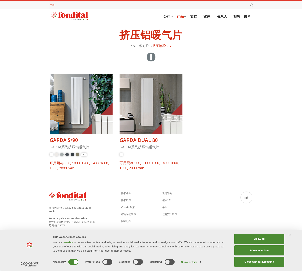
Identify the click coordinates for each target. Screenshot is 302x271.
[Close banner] (289, 235)
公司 (167, 16)
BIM (247, 16)
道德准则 (167, 193)
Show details (189, 262)
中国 (52, 5)
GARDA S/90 (64, 140)
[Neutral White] (56, 154)
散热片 (144, 46)
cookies (68, 242)
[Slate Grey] (67, 154)
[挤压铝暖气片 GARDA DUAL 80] (151, 104)
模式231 (166, 200)
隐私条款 (126, 193)
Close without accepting (259, 261)
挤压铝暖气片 (162, 46)
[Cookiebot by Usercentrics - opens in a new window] (29, 264)
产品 (180, 16)
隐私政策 (126, 200)
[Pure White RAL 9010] (51, 154)
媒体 (206, 16)
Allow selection (259, 250)
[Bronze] (77, 154)
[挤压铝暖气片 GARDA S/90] (81, 104)
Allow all (259, 238)
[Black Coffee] (72, 154)
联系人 (222, 16)
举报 (164, 207)
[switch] (107, 262)
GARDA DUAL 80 (139, 140)
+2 (84, 154)
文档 (193, 16)
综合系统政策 (128, 214)
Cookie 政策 (128, 207)
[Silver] (62, 154)
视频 (236, 16)
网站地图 (126, 221)
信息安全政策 (169, 214)
